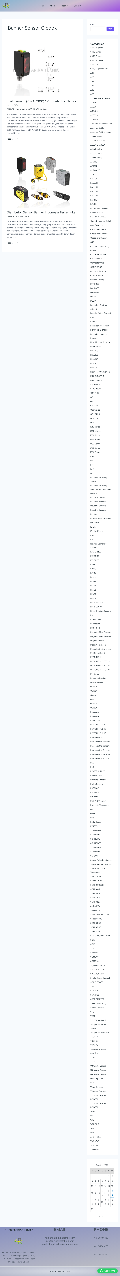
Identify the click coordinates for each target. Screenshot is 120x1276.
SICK (92, 940)
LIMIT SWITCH (96, 607)
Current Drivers (97, 280)
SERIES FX (94, 902)
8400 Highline (96, 47)
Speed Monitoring (98, 1003)
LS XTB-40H (95, 628)
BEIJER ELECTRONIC (99, 208)
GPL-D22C (95, 414)
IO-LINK (93, 527)
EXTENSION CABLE (99, 330)
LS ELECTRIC (96, 619)
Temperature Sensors (99, 1032)
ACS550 (94, 115)
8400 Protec (95, 56)
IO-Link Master (96, 531)
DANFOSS (94, 284)
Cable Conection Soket (100, 221)
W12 (92, 1115)
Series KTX (95, 910)
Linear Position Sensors (100, 611)
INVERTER (94, 522)
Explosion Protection (99, 326)
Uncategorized (96, 1078)
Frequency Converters (100, 372)
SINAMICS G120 (97, 969)
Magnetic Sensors (98, 645)
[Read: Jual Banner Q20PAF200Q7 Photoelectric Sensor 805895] (36, 70)
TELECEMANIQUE (98, 1020)
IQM (92, 535)
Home (41, 6)
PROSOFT (94, 796)
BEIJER (93, 204)
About (52, 6)
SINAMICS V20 (97, 974)
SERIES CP (95, 893)
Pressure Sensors (98, 775)
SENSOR (37, 109)
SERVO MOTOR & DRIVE (101, 936)
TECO (93, 1016)
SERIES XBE (95, 923)
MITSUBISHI (95, 657)
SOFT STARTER (97, 999)
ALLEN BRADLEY (97, 140)
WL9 (92, 1132)
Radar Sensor (96, 822)
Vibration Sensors (98, 1091)
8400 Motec (95, 52)
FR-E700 (94, 367)
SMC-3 (93, 986)
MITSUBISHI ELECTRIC (100, 661)
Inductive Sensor (97, 497)
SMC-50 (94, 990)
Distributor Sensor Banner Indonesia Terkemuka (41, 212)
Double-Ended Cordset (100, 313)
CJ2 (92, 242)
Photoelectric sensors (100, 746)
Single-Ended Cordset (100, 978)
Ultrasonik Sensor (98, 1074)
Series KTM (95, 906)
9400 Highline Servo (99, 69)
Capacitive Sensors (98, 229)
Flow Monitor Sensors (100, 342)
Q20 (30, 109)
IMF (92, 473)
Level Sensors (96, 602)
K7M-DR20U (95, 552)
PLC (92, 763)
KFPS (92, 564)
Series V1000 (96, 919)
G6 (91, 397)
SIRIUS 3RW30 (96, 982)
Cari (92, 24)
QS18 (92, 813)
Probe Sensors (96, 784)
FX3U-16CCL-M (97, 389)
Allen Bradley (96, 136)
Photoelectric (21, 109)
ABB (92, 73)
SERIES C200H (97, 885)
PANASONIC (95, 720)
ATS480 (93, 166)
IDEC (92, 456)
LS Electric (95, 623)
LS (91, 615)
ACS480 (94, 111)
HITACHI (94, 418)
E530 (92, 317)
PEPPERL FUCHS (97, 725)
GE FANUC (95, 405)
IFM (92, 460)
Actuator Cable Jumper (100, 132)
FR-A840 (94, 359)
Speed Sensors (97, 1007)
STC (92, 1012)
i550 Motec (95, 431)
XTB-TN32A (95, 1137)
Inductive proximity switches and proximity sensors (100, 489)
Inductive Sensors (98, 501)
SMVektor (94, 995)
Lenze (93, 577)
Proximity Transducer (99, 805)
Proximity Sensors (98, 801)
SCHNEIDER (95, 830)
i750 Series (95, 448)
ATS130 (93, 162)
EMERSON (94, 321)
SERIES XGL (95, 931)
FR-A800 (94, 355)
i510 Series (95, 427)
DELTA (93, 296)
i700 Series (95, 444)
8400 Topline (96, 64)
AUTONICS (95, 170)
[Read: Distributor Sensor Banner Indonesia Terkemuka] (39, 181)
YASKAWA (94, 1141)
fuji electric (95, 384)
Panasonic (94, 712)
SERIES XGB (95, 927)
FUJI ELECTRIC (97, 376)
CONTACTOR (96, 267)
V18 (92, 1083)
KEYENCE (94, 556)
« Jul (101, 1216)
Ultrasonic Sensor (98, 1066)
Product (64, 6)
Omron (93, 695)
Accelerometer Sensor (100, 98)
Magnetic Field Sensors (100, 632)
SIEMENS (94, 952)
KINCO (93, 569)
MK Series (94, 674)
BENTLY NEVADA (98, 217)
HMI (92, 422)
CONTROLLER (96, 275)
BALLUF (93, 179)
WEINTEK (94, 1124)
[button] (107, 1270)
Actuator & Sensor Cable (101, 124)
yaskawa (94, 1145)
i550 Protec (95, 435)
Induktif (93, 514)
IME (92, 469)
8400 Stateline (96, 60)
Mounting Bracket (98, 678)
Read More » (12, 138)
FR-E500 (94, 363)
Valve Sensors (96, 1087)
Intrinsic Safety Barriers (100, 518)
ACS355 (94, 107)
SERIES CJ (95, 889)
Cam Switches (96, 225)
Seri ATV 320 (96, 876)
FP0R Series (95, 346)
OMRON (93, 686)
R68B (92, 818)
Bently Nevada (96, 212)
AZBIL (93, 174)
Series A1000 (96, 881)
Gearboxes (95, 410)
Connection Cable (98, 254)
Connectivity (96, 258)
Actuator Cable (97, 128)
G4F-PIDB (94, 393)
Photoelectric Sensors (100, 741)
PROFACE (94, 788)
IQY (91, 539)
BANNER (10, 109)
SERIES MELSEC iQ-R (99, 914)
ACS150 (93, 102)
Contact (77, 6)
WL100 (93, 1128)
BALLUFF (94, 183)
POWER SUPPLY (97, 771)
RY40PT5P (95, 826)
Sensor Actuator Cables (100, 860)
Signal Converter (97, 965)
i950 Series (95, 452)
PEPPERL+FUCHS (98, 729)
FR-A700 (94, 350)
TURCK (93, 1057)
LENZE (93, 581)
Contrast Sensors (98, 271)
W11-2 (93, 1111)
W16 (92, 1120)
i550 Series (95, 439)
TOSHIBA (94, 1037)
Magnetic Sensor (97, 640)
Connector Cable (97, 263)
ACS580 (94, 119)
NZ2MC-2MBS (96, 682)
